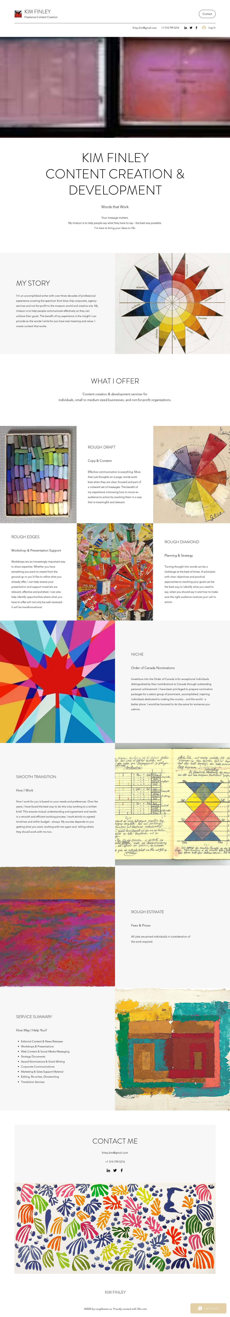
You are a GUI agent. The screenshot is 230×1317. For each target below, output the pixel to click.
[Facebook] (196, 28)
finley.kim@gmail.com (145, 27)
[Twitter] (191, 28)
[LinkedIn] (185, 28)
